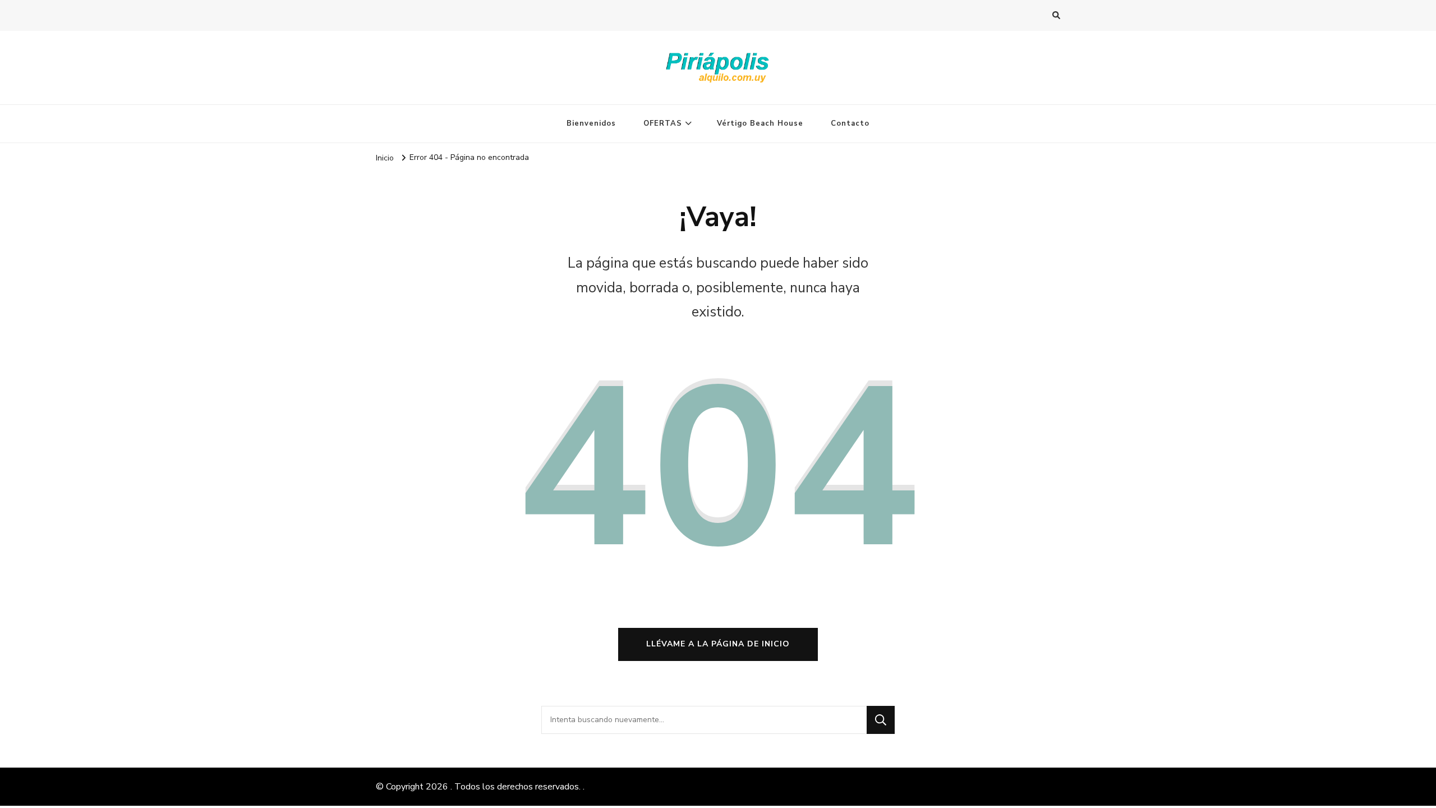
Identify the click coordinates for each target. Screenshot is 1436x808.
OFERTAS (662, 123)
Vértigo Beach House (760, 123)
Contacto (850, 123)
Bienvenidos (591, 123)
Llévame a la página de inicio (718, 644)
